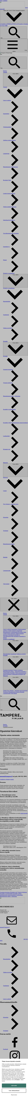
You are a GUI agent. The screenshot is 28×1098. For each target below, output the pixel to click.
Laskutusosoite (7, 693)
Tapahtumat (13, 654)
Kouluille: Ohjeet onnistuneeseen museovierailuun (10, 894)
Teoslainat (5, 692)
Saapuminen (14, 629)
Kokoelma (25, 690)
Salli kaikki (14, 1085)
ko (13, 24)
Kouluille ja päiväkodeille (6, 893)
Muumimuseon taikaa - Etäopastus (8, 896)
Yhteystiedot (14, 693)
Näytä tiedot (14, 1094)
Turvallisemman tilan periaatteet (11, 636)
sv (25, 24)
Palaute (5, 637)
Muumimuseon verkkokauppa (10, 632)
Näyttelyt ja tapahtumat (8, 273)
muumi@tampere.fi (6, 776)
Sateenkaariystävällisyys (14, 635)
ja (8, 24)
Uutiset (5, 690)
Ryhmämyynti (21, 674)
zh (4, 25)
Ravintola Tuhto (22, 632)
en (2, 24)
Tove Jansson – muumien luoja (14, 690)
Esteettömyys (22, 636)
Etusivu (5, 70)
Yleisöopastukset (22, 629)
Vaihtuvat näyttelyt (21, 654)
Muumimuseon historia (14, 692)
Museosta (5, 462)
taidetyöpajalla (24, 813)
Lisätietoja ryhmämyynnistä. (7, 779)
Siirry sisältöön (3, 0)
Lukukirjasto (19, 630)
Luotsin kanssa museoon (9, 633)
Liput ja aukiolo (7, 629)
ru (19, 24)
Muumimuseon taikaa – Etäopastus (12, 671)
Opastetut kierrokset (8, 670)
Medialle (22, 692)
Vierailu (5, 72)
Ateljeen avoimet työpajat (9, 630)
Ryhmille (5, 341)
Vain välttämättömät (14, 1090)
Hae (2, 38)
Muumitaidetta (6, 654)
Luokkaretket (15, 674)
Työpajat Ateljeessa (18, 670)
